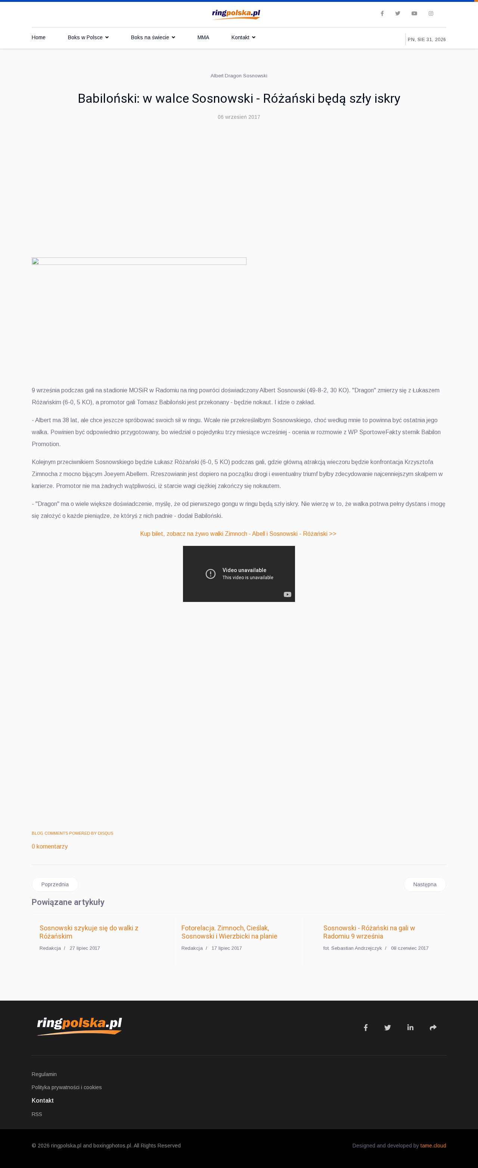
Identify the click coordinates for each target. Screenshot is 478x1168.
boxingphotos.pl (112, 1146)
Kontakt (240, 37)
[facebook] (382, 13)
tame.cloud (433, 1146)
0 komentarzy (50, 846)
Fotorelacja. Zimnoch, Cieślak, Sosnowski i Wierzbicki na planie (229, 932)
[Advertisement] (239, 182)
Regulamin (44, 1074)
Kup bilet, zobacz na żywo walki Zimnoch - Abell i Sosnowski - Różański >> (238, 534)
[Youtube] (415, 13)
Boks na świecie (150, 37)
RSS (37, 1114)
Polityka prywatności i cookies (67, 1087)
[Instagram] (431, 13)
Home (39, 37)
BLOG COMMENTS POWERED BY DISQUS (72, 833)
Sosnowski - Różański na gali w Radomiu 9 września (369, 932)
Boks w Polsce (85, 37)
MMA (203, 37)
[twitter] (397, 13)
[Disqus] (239, 717)
